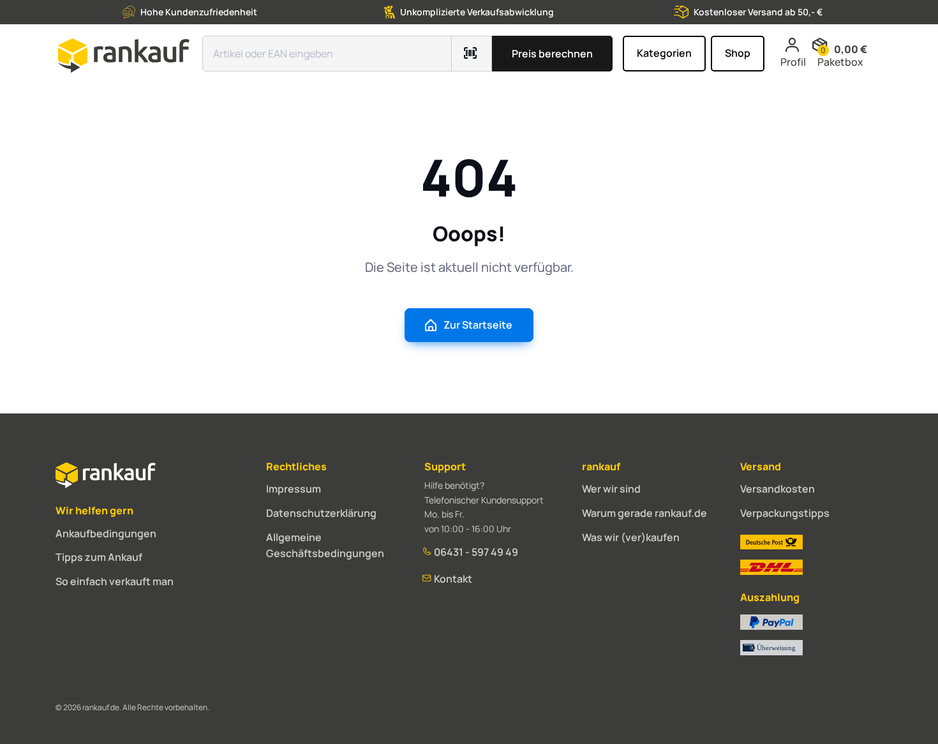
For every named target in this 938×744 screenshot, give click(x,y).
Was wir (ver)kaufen (631, 537)
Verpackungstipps (785, 513)
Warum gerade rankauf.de (644, 513)
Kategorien (664, 53)
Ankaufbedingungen (106, 533)
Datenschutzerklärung (321, 513)
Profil (793, 62)
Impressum (293, 489)
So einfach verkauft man (115, 581)
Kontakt (452, 579)
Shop (737, 53)
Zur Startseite (477, 325)
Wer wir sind (611, 489)
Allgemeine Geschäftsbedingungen (325, 545)
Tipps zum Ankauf (99, 557)
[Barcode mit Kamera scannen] (472, 53)
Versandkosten (777, 489)
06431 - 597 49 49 (475, 552)
